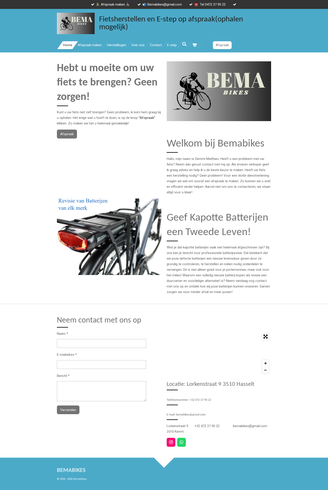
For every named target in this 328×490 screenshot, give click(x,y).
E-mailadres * (67, 355)
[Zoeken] (184, 44)
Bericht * (63, 376)
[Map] (219, 353)
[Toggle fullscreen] (265, 336)
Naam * (62, 334)
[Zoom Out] (265, 370)
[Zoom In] (265, 363)
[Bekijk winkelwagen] (194, 45)
